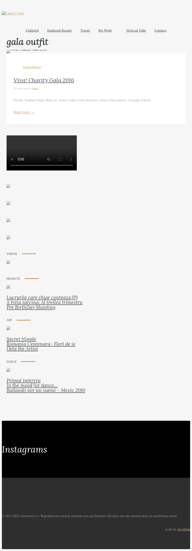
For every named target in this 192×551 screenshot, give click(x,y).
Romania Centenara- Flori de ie (41, 344)
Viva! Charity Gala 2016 (44, 80)
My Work (105, 30)
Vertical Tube (136, 30)
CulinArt (32, 30)
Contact (160, 30)
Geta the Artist (22, 348)
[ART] (8, 331)
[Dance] (8, 373)
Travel (85, 30)
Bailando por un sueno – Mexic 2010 (46, 390)
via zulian (183, 529)
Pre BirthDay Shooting (31, 307)
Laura (35, 88)
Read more (24, 112)
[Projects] (8, 290)
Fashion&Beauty (59, 30)
